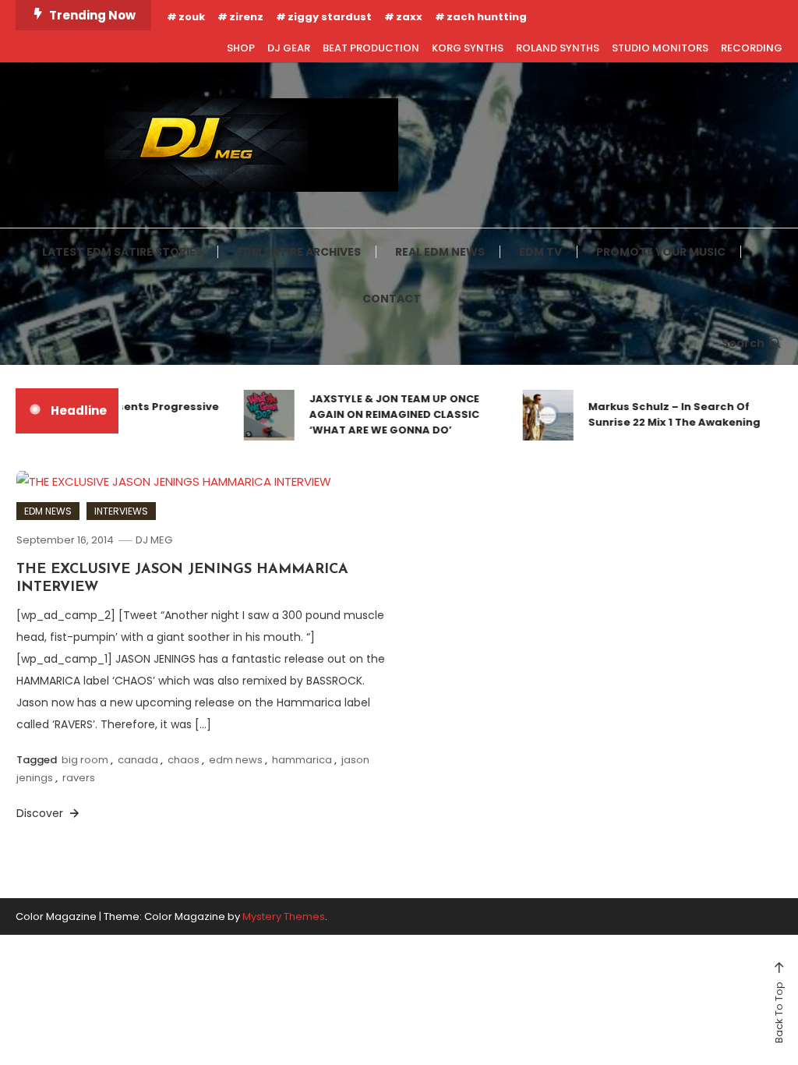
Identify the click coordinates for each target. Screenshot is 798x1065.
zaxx (409, 16)
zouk (191, 16)
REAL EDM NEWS (440, 252)
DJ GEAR (288, 48)
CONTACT (391, 298)
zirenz (246, 16)
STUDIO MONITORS (660, 48)
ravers (78, 777)
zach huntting (487, 16)
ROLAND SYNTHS (557, 48)
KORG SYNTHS (467, 48)
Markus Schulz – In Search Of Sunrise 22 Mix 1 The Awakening (664, 414)
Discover (41, 813)
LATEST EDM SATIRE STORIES (122, 252)
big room (85, 759)
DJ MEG (154, 539)
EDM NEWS (48, 511)
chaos (184, 759)
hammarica (302, 759)
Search (743, 343)
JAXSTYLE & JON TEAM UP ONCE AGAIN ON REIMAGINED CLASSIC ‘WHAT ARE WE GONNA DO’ (384, 414)
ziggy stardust (330, 16)
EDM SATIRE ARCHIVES (299, 252)
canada (138, 759)
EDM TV (540, 252)
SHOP (241, 48)
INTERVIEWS (121, 511)
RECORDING (751, 48)
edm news (236, 759)
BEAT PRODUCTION (371, 48)
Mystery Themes (283, 916)
